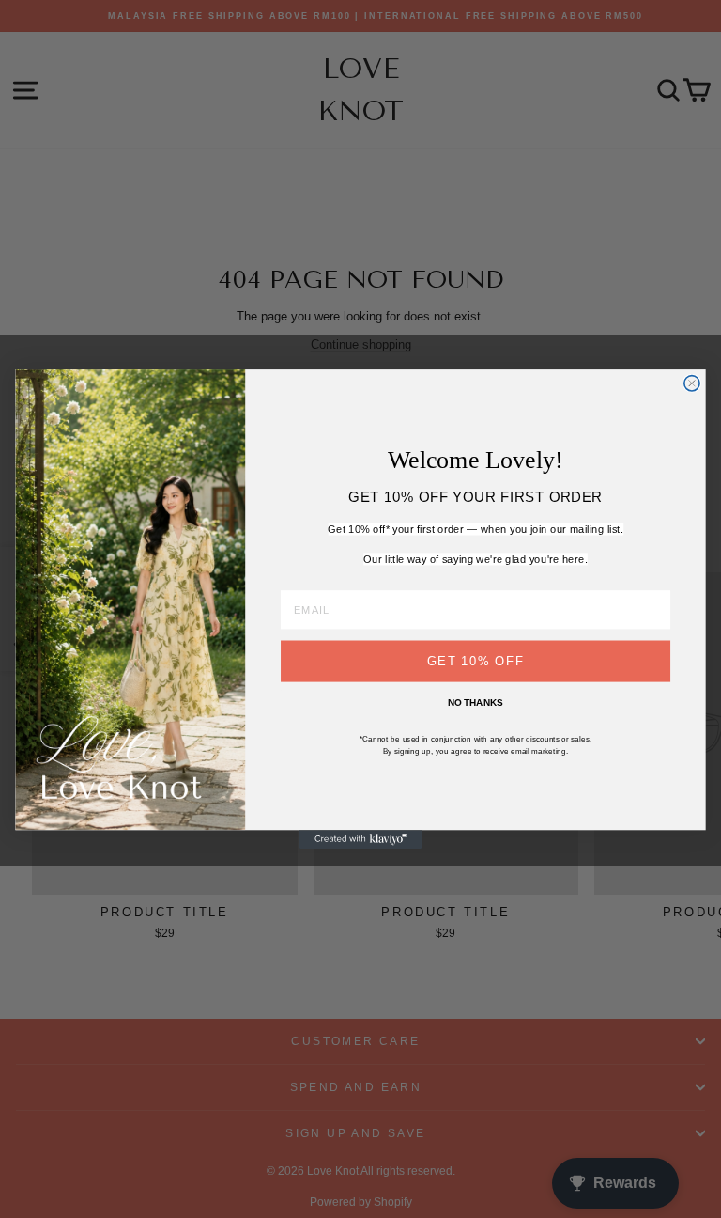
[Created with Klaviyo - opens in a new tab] (360, 839)
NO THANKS (475, 702)
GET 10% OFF (476, 660)
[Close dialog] (691, 383)
